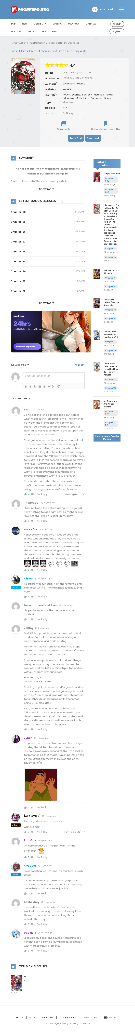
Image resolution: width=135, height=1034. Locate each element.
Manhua (90, 23)
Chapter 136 (110, 379)
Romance (96, 98)
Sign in (117, 24)
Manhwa (73, 23)
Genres (38, 23)
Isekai (31, 31)
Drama (76, 94)
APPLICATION (90, 1017)
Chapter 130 (18, 212)
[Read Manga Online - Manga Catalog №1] (30, 9)
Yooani (67, 89)
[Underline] (35, 387)
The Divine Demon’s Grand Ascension (112, 302)
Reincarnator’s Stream (112, 272)
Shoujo (108, 98)
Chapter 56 (110, 257)
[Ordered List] (39, 387)
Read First (76, 138)
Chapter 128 (18, 231)
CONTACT (113, 1017)
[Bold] (26, 387)
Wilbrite (81, 83)
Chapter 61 (110, 278)
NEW (24, 23)
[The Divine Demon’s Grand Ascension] (97, 303)
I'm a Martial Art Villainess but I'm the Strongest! (54, 42)
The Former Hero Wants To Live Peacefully (112, 334)
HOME (19, 1017)
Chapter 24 (110, 350)
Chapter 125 (18, 261)
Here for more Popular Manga (107, 437)
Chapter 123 (18, 281)
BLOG (32, 1017)
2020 (65, 107)
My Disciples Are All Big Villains (110, 404)
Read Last (93, 138)
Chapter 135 (110, 388)
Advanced (106, 9)
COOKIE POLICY (68, 1017)
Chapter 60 (110, 286)
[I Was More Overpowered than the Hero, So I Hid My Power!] (97, 367)
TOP (13, 23)
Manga (57, 23)
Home (14, 42)
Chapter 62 (110, 310)
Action (22, 42)
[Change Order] (62, 201)
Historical (99, 94)
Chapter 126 (18, 251)
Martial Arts (82, 98)
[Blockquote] (49, 387)
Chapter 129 (18, 222)
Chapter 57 (110, 248)
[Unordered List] (44, 387)
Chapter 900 (109, 179)
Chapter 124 (18, 271)
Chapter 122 (18, 291)
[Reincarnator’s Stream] (97, 273)
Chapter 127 (18, 241)
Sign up (117, 31)
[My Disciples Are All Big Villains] (97, 404)
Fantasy (16, 31)
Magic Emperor (112, 173)
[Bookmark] (105, 124)
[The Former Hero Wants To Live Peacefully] (97, 335)
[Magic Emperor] (97, 176)
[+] (54, 386)
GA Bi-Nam (69, 83)
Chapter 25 (110, 341)
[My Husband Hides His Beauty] (16, 983)
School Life (49, 31)
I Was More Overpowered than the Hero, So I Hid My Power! (111, 369)
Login (81, 364)
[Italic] (30, 387)
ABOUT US (47, 1017)
